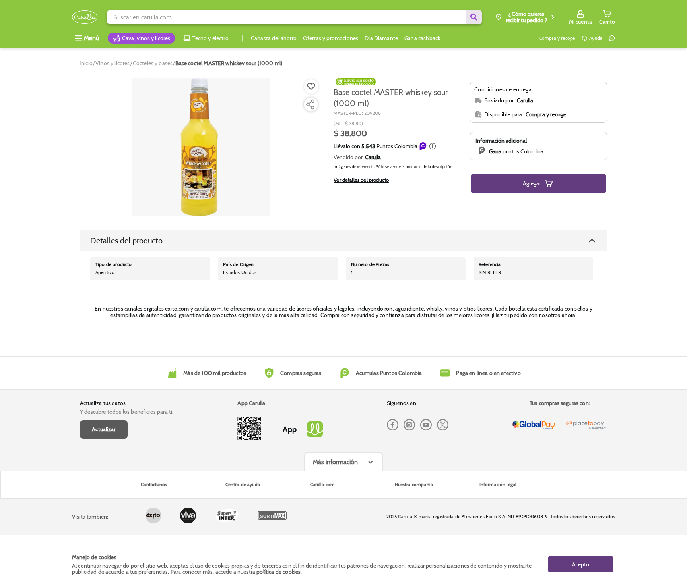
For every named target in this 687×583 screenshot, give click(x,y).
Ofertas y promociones (330, 38)
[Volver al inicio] (84, 17)
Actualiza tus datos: (103, 403)
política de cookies (278, 571)
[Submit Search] (474, 17)
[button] (433, 146)
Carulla (373, 157)
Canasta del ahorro (274, 38)
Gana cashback (422, 38)
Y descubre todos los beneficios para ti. (126, 412)
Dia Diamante (381, 38)
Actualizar (104, 429)
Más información (335, 462)
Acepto (580, 564)
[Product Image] (201, 147)
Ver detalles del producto (361, 180)
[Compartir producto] (310, 104)
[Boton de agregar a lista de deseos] (311, 86)
